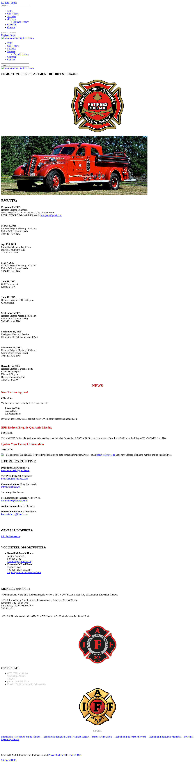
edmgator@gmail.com (51, 215)
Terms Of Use (74, 755)
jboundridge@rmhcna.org (19, 561)
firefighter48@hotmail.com (14, 500)
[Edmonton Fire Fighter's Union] (17, 38)
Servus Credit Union (102, 736)
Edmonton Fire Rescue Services (130, 736)
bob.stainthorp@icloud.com (14, 478)
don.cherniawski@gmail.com (15, 470)
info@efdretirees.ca (105, 454)
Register (5, 2)
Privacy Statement (57, 755)
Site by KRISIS (8, 760)
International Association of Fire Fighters (20, 736)
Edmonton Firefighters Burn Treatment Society (66, 736)
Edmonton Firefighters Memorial (165, 736)
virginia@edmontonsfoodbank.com (24, 572)
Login (14, 2)
